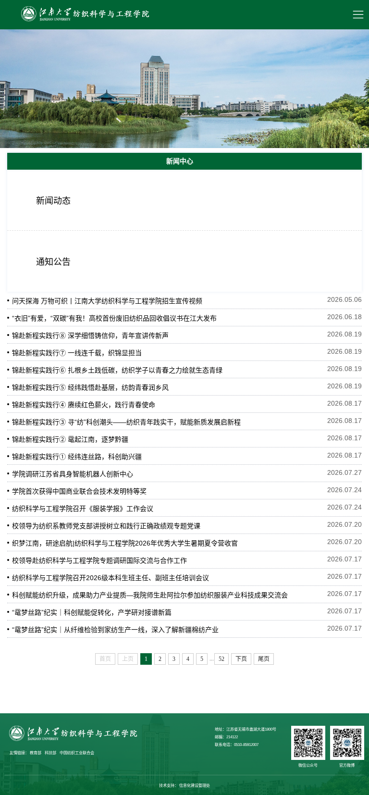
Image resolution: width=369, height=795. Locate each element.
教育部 (35, 753)
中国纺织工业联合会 (77, 753)
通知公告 (53, 262)
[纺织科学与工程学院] (84, 14)
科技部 (50, 753)
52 (221, 659)
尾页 (264, 659)
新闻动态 (53, 201)
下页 (241, 659)
